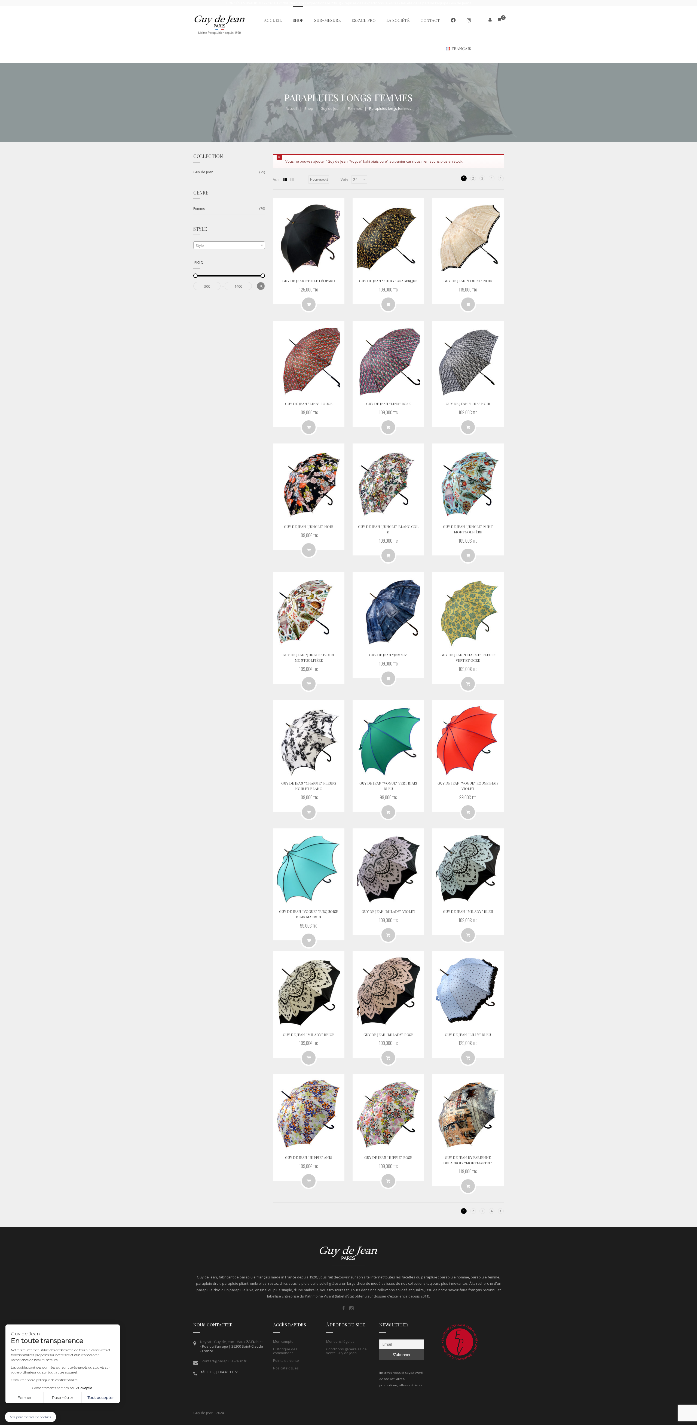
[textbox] (229, 245)
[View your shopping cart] (499, 19)
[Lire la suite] (468, 304)
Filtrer (261, 286)
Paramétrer (62, 1397)
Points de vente (286, 1360)
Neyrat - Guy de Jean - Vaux (222, 1341)
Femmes (355, 108)
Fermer (24, 1397)
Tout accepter (101, 1397)
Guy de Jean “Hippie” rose (388, 1157)
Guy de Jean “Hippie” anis (308, 1157)
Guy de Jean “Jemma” (388, 654)
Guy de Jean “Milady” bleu (468, 911)
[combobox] (229, 245)
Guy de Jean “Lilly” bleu (468, 1034)
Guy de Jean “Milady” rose (388, 1034)
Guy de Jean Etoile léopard (308, 280)
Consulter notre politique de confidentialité (44, 1380)
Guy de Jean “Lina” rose (388, 403)
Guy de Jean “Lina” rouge (308, 403)
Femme (199, 208)
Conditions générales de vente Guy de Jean (346, 1351)
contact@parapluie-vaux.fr (224, 1361)
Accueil (291, 108)
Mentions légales (340, 1341)
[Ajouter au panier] (309, 304)
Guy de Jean (330, 108)
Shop (308, 108)
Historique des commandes (285, 1351)
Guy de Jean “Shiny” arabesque (388, 280)
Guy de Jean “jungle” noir (308, 526)
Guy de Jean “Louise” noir (468, 280)
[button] (30, 1417)
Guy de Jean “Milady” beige (308, 1034)
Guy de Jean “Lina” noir (468, 403)
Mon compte (283, 1341)
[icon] (343, 1308)
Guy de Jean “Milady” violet (388, 911)
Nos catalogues (286, 1368)
